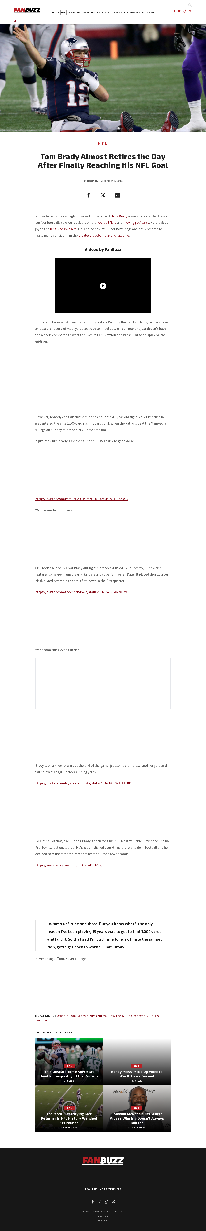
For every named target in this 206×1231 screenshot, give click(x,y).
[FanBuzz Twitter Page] (190, 11)
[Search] (189, 5)
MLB (104, 12)
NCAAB (71, 12)
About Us (91, 1189)
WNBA (86, 12)
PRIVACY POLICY (103, 1221)
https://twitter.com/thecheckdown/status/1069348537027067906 (82, 592)
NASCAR (95, 12)
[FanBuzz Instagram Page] (180, 11)
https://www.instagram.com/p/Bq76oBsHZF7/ (69, 865)
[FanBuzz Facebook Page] (174, 11)
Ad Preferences (110, 1189)
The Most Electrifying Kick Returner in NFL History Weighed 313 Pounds (69, 1118)
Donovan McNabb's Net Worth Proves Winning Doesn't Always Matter (137, 1118)
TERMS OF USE (103, 1216)
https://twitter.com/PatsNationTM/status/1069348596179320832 (81, 499)
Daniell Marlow (138, 1127)
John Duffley (70, 1127)
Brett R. (92, 180)
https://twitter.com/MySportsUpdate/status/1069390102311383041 (84, 783)
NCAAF (56, 12)
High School (137, 12)
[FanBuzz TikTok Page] (185, 11)
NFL (63, 12)
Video (150, 12)
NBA (79, 12)
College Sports (118, 12)
